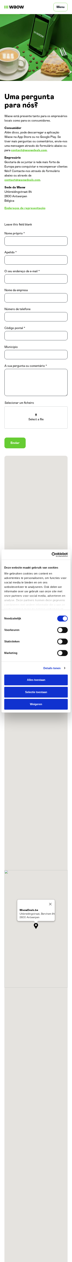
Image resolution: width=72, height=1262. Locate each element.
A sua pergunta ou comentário (24, 365)
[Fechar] (50, 904)
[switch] (62, 630)
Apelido (9, 252)
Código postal (13, 328)
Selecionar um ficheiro (19, 402)
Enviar (15, 442)
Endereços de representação (24, 208)
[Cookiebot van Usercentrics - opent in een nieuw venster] (52, 554)
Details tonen (52, 668)
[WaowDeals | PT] (14, 7)
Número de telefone (17, 309)
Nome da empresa (16, 290)
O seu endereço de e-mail (21, 271)
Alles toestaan (36, 679)
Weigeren (36, 704)
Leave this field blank (18, 224)
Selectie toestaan (36, 692)
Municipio (11, 347)
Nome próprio (13, 233)
